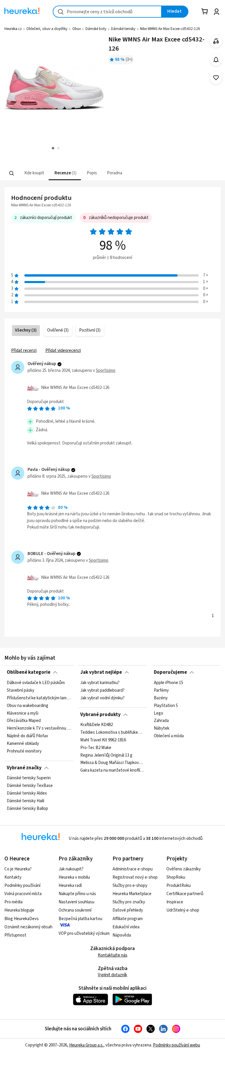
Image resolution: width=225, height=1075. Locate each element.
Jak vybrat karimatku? (100, 683)
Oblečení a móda (169, 736)
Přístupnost (15, 935)
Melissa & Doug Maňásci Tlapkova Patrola (112, 763)
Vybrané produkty (100, 714)
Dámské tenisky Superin (29, 778)
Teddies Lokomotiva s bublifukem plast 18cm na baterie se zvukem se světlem (112, 732)
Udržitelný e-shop (182, 910)
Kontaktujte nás (112, 955)
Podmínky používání (22, 885)
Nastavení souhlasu (76, 902)
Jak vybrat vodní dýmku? (102, 698)
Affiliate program (127, 919)
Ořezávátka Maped (24, 721)
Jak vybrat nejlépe (101, 672)
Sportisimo (105, 370)
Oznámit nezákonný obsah (28, 927)
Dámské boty (96, 28)
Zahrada (161, 721)
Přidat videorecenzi (63, 350)
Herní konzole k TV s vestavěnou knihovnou (39, 728)
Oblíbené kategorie (28, 672)
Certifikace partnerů (184, 894)
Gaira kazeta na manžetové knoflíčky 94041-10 (112, 771)
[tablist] (76, 173)
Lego (158, 713)
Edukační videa (125, 927)
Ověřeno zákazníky (183, 869)
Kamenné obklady (23, 744)
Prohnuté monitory (24, 751)
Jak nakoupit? (71, 869)
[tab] (34, 173)
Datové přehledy (127, 910)
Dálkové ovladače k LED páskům (36, 683)
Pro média (13, 902)
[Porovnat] (216, 41)
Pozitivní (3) (89, 330)
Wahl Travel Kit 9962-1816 (103, 740)
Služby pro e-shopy (129, 885)
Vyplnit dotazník (112, 975)
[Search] (11, 173)
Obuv (76, 28)
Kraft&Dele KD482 (96, 725)
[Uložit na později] (216, 77)
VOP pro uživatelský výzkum (84, 933)
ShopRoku (175, 877)
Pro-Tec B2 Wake (95, 748)
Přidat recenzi (24, 350)
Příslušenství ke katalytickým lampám (39, 698)
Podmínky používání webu (176, 1045)
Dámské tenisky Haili (25, 801)
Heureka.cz (13, 28)
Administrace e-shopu (132, 869)
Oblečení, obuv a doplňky (46, 28)
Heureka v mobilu (74, 877)
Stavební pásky (20, 690)
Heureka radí (70, 885)
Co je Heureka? (18, 869)
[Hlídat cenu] (216, 59)
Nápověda (121, 935)
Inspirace (174, 902)
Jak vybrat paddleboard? (102, 690)
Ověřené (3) (58, 330)
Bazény (161, 698)
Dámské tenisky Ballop (27, 809)
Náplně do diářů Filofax (27, 736)
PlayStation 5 (166, 705)
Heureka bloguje (19, 910)
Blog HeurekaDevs (21, 919)
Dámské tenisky (123, 28)
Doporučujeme (170, 672)
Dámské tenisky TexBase (30, 786)
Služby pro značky (128, 902)
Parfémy (161, 690)
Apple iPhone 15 (168, 683)
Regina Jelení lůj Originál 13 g (106, 755)
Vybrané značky (24, 767)
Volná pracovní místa (23, 894)
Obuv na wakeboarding (27, 705)
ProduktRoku (178, 885)
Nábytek (161, 728)
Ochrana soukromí (75, 910)
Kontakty (12, 877)
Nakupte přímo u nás (77, 894)
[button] (34, 173)
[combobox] (107, 12)
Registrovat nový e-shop (135, 877)
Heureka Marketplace (131, 894)
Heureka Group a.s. (86, 1045)
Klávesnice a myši (22, 713)
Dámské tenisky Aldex (27, 793)
